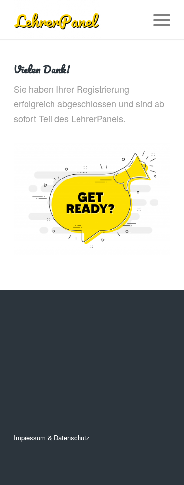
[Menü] (156, 19)
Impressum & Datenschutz (52, 437)
